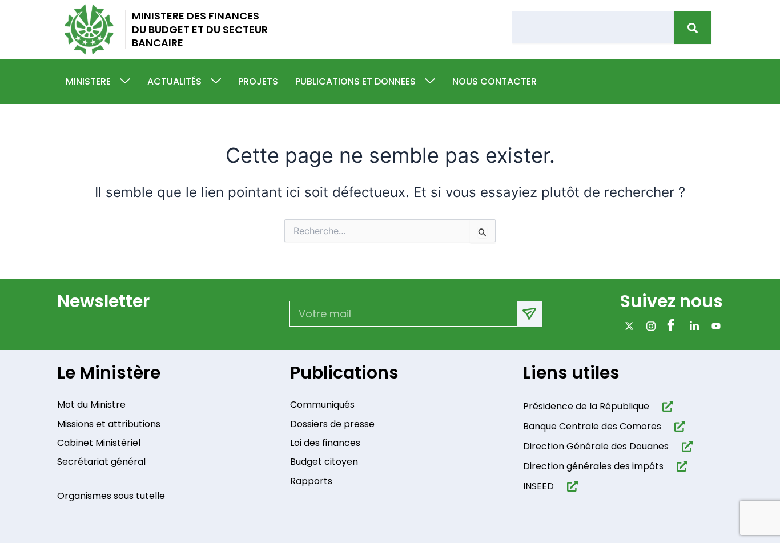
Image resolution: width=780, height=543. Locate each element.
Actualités (174, 81)
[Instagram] (648, 325)
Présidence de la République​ (586, 406)
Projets (258, 81)
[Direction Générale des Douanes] (685, 446)
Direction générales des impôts (593, 466)
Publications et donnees (355, 81)
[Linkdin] (691, 325)
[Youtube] (713, 325)
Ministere (88, 81)
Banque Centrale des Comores (592, 426)
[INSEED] (570, 486)
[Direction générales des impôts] (679, 466)
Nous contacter (494, 81)
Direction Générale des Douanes (596, 446)
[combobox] (593, 27)
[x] (626, 325)
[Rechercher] (692, 27)
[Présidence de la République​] (665, 406)
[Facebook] (670, 325)
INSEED (538, 486)
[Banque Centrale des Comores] (677, 426)
